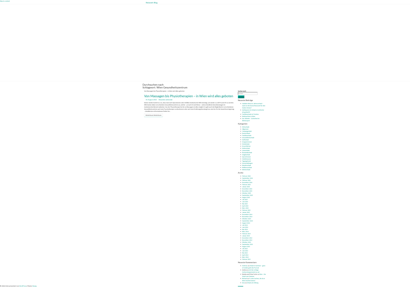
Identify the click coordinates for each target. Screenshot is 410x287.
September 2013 (247, 244)
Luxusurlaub (246, 150)
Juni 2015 (245, 202)
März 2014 (245, 231)
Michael (244, 278)
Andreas (244, 266)
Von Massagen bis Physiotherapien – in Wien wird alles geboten (188, 96)
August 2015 (246, 197)
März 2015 (245, 208)
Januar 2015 (246, 212)
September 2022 (247, 178)
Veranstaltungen (247, 163)
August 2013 (246, 246)
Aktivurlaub (245, 127)
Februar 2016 (246, 184)
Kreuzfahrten (246, 146)
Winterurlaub (246, 170)
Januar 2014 (246, 236)
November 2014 (247, 217)
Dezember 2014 (247, 214)
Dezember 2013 (247, 238)
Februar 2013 (246, 259)
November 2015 (247, 191)
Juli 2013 (245, 249)
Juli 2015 (245, 199)
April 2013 (245, 255)
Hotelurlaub (246, 144)
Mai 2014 (245, 229)
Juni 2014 (245, 227)
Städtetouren (246, 159)
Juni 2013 (245, 251)
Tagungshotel (246, 161)
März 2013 (245, 257)
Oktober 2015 (246, 193)
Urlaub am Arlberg (252, 283)
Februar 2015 (246, 210)
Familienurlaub (246, 135)
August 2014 (246, 223)
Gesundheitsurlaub (248, 138)
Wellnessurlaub (247, 167)
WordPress (22, 286)
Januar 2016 (246, 187)
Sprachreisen (246, 157)
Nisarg (34, 286)
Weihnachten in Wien (248, 116)
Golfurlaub (245, 140)
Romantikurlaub (247, 152)
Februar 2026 (246, 176)
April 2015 (245, 206)
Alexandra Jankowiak (165, 100)
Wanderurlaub (246, 165)
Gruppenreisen (247, 142)
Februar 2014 (246, 234)
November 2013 (247, 240)
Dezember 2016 (247, 182)
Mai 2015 (245, 204)
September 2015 (247, 195)
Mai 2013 (245, 253)
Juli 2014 (245, 225)
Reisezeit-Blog (151, 2)
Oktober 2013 (246, 242)
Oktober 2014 (246, 219)
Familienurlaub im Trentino (250, 114)
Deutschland (246, 133)
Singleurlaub (246, 155)
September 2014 (247, 221)
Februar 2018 (246, 180)
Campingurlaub (247, 131)
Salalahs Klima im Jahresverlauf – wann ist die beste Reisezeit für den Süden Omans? (253, 106)
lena (243, 283)
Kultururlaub (246, 148)
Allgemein (245, 129)
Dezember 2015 (247, 189)
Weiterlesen (153, 115)
